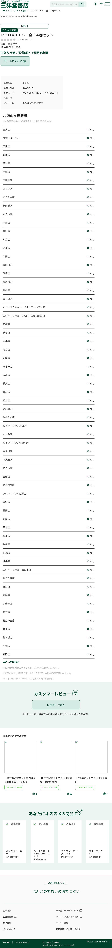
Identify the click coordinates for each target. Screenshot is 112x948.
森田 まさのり (9, 43)
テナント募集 (62, 922)
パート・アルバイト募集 (67, 916)
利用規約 (6, 942)
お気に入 (25, 26)
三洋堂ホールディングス (67, 910)
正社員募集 (8, 916)
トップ (8, 10)
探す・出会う (20, 10)
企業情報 (7, 910)
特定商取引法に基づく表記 (68, 929)
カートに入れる (13, 61)
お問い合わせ (9, 929)
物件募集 (7, 922)
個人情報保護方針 (22, 942)
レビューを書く (56, 705)
